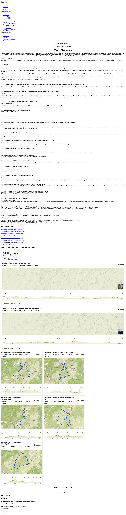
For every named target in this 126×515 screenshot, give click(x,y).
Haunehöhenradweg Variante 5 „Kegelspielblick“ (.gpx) (12, 242)
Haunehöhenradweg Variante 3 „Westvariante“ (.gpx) (12, 238)
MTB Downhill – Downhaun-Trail (13, 25)
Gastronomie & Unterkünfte (9, 29)
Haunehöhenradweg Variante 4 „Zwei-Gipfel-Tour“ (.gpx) (13, 240)
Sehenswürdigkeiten (7, 30)
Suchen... (2, 2)
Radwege (5, 22)
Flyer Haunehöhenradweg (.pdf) (7, 244)
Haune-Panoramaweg (10, 21)
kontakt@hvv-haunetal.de (9, 506)
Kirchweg (8, 17)
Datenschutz (5, 7)
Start (4, 13)
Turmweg (8, 19)
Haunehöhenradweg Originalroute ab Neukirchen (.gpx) (12, 229)
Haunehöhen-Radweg (10, 23)
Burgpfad (8, 16)
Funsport (5, 24)
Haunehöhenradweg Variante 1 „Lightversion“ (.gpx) (12, 233)
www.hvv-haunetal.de (22, 506)
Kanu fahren (8, 26)
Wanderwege (6, 15)
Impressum (5, 4)
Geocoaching (8, 28)
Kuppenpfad (8, 18)
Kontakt (4, 9)
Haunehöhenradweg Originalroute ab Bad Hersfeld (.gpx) (12, 231)
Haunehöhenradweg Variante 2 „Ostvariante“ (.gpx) (11, 235)
